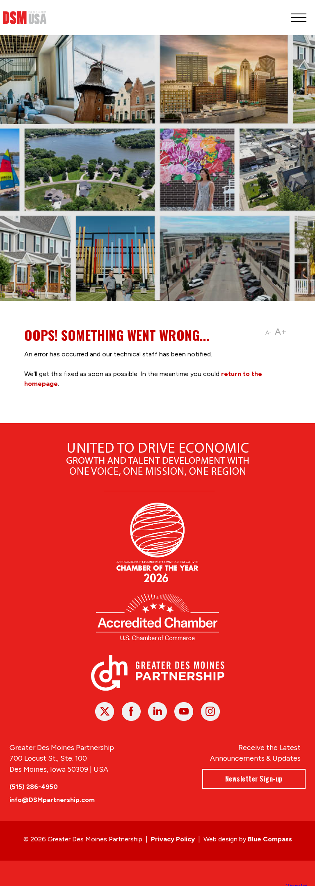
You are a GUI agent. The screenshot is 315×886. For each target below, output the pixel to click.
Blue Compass (270, 839)
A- (268, 332)
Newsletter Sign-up (254, 779)
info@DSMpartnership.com (52, 800)
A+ (281, 331)
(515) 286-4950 (33, 787)
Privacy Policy (173, 839)
